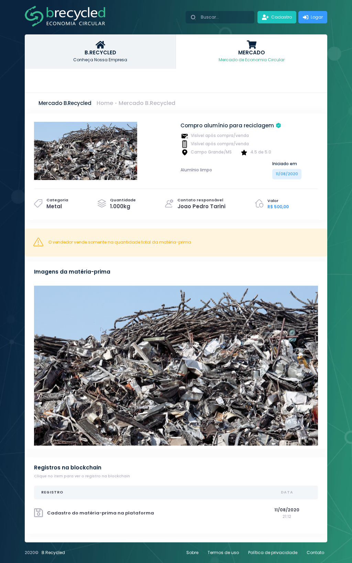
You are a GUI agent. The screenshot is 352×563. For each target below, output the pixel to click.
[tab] (100, 51)
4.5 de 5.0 (260, 152)
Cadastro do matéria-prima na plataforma (100, 513)
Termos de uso (223, 552)
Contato (315, 552)
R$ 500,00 (278, 207)
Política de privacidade (272, 552)
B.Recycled (53, 552)
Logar (316, 17)
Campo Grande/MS (211, 152)
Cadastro (281, 17)
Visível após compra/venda (220, 135)
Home (105, 103)
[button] (55, 366)
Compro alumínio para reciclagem (227, 125)
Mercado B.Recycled (147, 103)
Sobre (192, 552)
